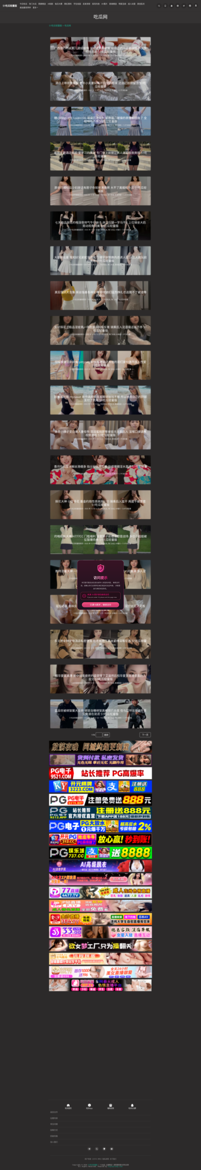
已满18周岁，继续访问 (100, 604)
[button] (100, 596)
